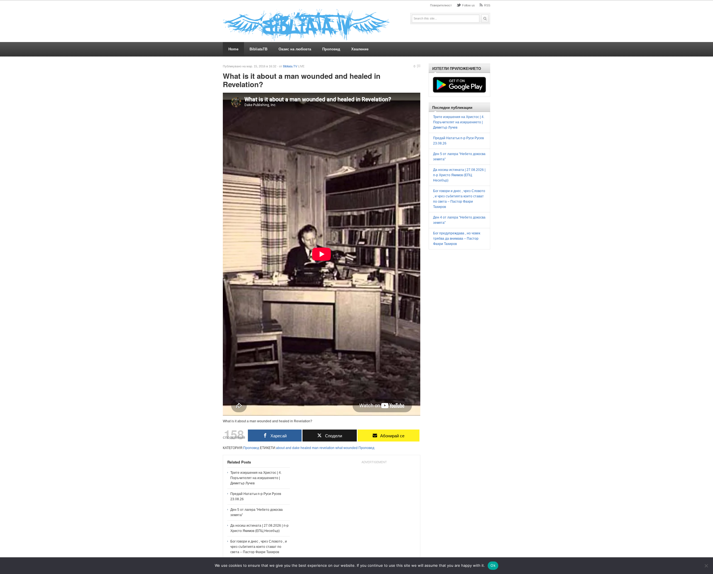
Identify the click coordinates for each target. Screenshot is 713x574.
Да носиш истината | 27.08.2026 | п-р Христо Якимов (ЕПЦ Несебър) (259, 528)
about (280, 448)
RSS (487, 5)
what (339, 448)
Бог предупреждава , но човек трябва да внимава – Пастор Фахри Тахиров (456, 238)
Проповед (331, 49)
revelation (326, 448)
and (288, 448)
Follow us (468, 5)
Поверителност (441, 5)
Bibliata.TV (290, 66)
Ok (492, 565)
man (315, 448)
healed (306, 448)
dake (296, 448)
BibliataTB (258, 49)
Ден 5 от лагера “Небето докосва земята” (256, 512)
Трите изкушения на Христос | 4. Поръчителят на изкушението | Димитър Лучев (256, 478)
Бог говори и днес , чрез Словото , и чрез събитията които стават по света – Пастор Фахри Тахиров (258, 546)
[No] (706, 565)
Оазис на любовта (295, 49)
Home (233, 49)
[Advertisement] (374, 501)
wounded (350, 448)
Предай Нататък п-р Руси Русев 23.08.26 (255, 496)
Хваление (359, 49)
